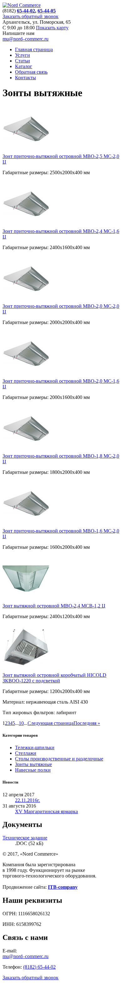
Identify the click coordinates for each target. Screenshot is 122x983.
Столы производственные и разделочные (59, 758)
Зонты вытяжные (33, 764)
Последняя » (87, 723)
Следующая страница (51, 723)
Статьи (22, 60)
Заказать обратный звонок (30, 16)
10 (21, 723)
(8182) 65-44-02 (39, 967)
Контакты (25, 77)
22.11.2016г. (27, 800)
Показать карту (52, 27)
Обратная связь (31, 72)
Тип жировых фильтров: (29, 712)
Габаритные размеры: (25, 172)
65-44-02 (26, 10)
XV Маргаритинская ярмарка (46, 811)
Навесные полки (33, 770)
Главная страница (34, 49)
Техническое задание (25, 837)
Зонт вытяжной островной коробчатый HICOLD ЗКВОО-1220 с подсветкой (54, 677)
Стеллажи (25, 753)
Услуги (22, 55)
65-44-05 (47, 10)
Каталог (23, 66)
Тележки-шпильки (34, 747)
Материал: (14, 702)
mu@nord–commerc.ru (25, 39)
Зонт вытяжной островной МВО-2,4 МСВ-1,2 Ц (54, 605)
